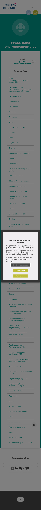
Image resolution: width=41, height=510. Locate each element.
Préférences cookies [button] (20, 265)
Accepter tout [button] (20, 270)
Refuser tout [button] (20, 276)
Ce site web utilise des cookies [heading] (20, 241)
